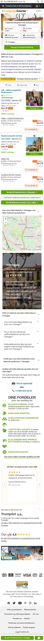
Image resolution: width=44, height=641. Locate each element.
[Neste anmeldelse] (39, 484)
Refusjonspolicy (30, 609)
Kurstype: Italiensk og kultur (27, 79)
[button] (2, 2)
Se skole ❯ (34, 108)
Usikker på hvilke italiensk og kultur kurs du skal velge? (20, 370)
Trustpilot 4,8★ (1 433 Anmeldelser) (18, 6)
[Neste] (42, 78)
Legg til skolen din (22, 632)
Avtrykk (27, 618)
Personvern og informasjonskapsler (17, 614)
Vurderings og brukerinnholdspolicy (21, 623)
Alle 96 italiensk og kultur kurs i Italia (21, 202)
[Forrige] (2, 78)
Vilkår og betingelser (14, 609)
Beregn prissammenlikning (22, 47)
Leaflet (29, 250)
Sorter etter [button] (23, 85)
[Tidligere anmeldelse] (4, 484)
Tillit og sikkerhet (14, 627)
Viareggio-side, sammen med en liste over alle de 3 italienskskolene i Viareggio (21, 294)
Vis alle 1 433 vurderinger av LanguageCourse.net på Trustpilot (21, 524)
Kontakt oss (17, 618)
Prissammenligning (8, 79)
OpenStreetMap (37, 250)
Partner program (29, 627)
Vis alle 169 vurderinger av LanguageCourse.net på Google (20, 539)
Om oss (35, 614)
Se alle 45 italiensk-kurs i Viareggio (21, 192)
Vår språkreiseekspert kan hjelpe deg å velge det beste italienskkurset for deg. (21, 376)
